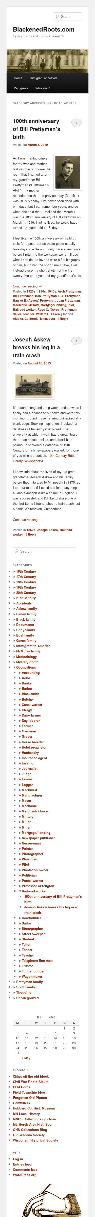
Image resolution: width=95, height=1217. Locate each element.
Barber (27, 688)
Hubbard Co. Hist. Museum (34, 1108)
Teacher (28, 314)
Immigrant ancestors (44, 78)
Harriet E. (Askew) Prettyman (34, 300)
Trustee (27, 965)
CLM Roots (21, 1086)
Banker (27, 683)
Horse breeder (33, 741)
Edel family (25, 635)
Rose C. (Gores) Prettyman (57, 309)
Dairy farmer (31, 715)
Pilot (71, 305)
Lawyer (27, 779)
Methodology (26, 656)
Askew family (26, 608)
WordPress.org (24, 1174)
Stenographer (32, 928)
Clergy (27, 709)
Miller (26, 821)
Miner (26, 827)
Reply (62, 318)
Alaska (18, 318)
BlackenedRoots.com (43, 29)
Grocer (27, 736)
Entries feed (22, 1164)
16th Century (26, 571)
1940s (51, 291)
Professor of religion (38, 885)
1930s (41, 291)
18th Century (26, 581)
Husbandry (30, 752)
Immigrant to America (33, 645)
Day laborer (31, 720)
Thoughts (23, 992)
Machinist (20, 305)
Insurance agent (34, 757)
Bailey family (26, 614)
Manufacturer (32, 795)
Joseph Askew (47, 529)
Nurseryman (31, 843)
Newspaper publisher (38, 837)
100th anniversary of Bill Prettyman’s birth (36, 128)
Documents (25, 624)
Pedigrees (21, 88)
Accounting (31, 672)
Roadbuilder (31, 917)
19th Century (26, 587)
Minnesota (47, 318)
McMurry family (28, 651)
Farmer (27, 725)
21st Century (26, 597)
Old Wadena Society (29, 1134)
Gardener (29, 731)
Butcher (28, 699)
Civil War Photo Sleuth (31, 1081)
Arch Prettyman (69, 291)
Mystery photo (27, 661)
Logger (27, 784)
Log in (18, 1158)
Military (33, 305)
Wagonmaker (32, 976)
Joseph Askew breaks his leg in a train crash (36, 347)
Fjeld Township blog (29, 1092)
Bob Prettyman (46, 296)
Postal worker (32, 880)
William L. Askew (48, 314)
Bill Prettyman (23, 296)
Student (28, 939)
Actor (26, 677)
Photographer (32, 853)
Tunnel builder (33, 971)
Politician (29, 875)
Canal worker (32, 704)
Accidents (24, 603)
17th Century (26, 576)
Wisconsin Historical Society (35, 1140)
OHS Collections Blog (30, 1129)
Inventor (28, 763)
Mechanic (29, 805)
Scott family (25, 987)
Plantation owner (35, 869)
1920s (31, 291)
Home (18, 78)
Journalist (29, 768)
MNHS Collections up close (34, 1119)
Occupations (26, 667)
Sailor (17, 314)
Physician (29, 859)
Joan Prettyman (68, 300)
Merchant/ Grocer (35, 811)
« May (26, 1057)
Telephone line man (37, 960)
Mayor (26, 800)
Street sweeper (33, 933)
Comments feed (25, 1169)
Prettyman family (29, 981)
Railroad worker (24, 309)
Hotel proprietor (34, 747)
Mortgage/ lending (53, 305)
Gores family (26, 640)
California (32, 318)
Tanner (27, 949)
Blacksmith (30, 693)
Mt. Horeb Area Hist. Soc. (32, 1124)
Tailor (26, 944)
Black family (25, 619)
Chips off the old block (31, 1076)
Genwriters (21, 1102)
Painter (27, 848)
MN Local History (26, 1113)
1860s (31, 529)
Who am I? (42, 88)
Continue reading (27, 286)
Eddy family (25, 629)
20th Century (26, 592)
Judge (26, 773)
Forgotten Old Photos (30, 1097)
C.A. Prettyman (69, 296)
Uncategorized (27, 997)
